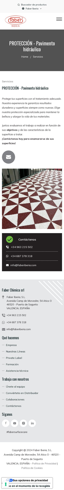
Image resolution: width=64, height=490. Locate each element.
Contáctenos (27, 239)
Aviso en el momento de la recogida (27, 486)
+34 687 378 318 (21, 256)
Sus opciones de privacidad (30, 480)
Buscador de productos (34, 4)
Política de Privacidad (44, 463)
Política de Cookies (32, 468)
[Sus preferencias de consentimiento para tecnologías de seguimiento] (6, 484)
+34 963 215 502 (22, 247)
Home (24, 56)
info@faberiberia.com (23, 265)
